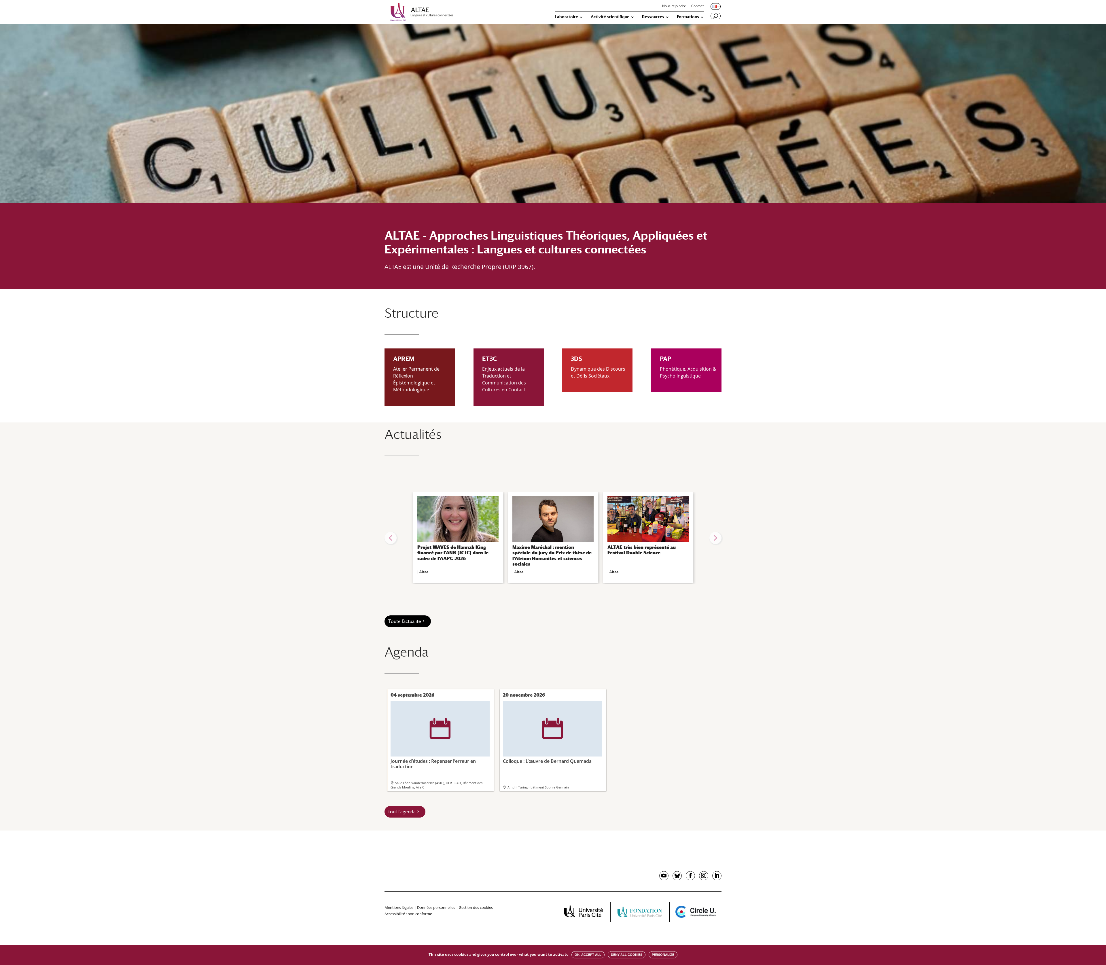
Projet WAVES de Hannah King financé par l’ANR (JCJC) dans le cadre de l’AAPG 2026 (452, 553)
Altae (424, 572)
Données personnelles (436, 907)
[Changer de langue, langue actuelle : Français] (715, 6)
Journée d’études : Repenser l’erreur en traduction (433, 743)
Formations (688, 17)
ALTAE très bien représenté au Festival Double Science (641, 550)
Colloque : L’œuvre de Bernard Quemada (547, 741)
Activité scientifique (610, 17)
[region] (553, 538)
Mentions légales (399, 907)
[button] (391, 538)
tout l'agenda (402, 811)
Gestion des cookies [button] (476, 907)
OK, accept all (588, 954)
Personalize (663, 954)
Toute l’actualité (404, 621)
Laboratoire (566, 17)
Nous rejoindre (674, 6)
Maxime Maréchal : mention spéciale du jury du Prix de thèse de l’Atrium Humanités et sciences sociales (552, 556)
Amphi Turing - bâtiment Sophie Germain (538, 787)
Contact (697, 6)
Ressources (653, 17)
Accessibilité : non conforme (408, 913)
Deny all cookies (626, 954)
